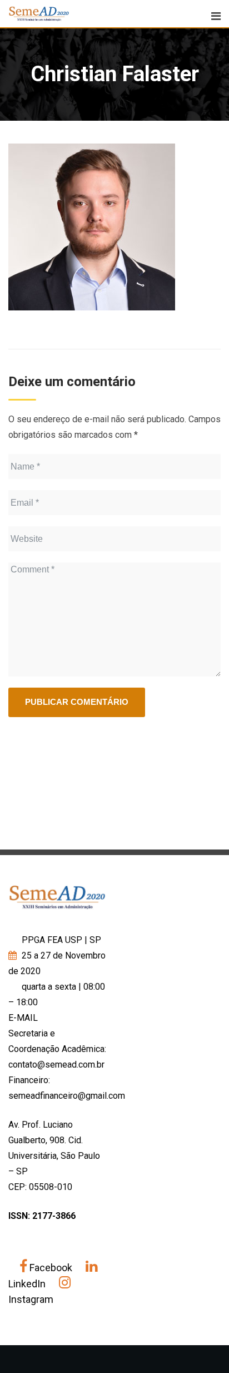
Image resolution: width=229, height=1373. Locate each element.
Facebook (50, 1267)
